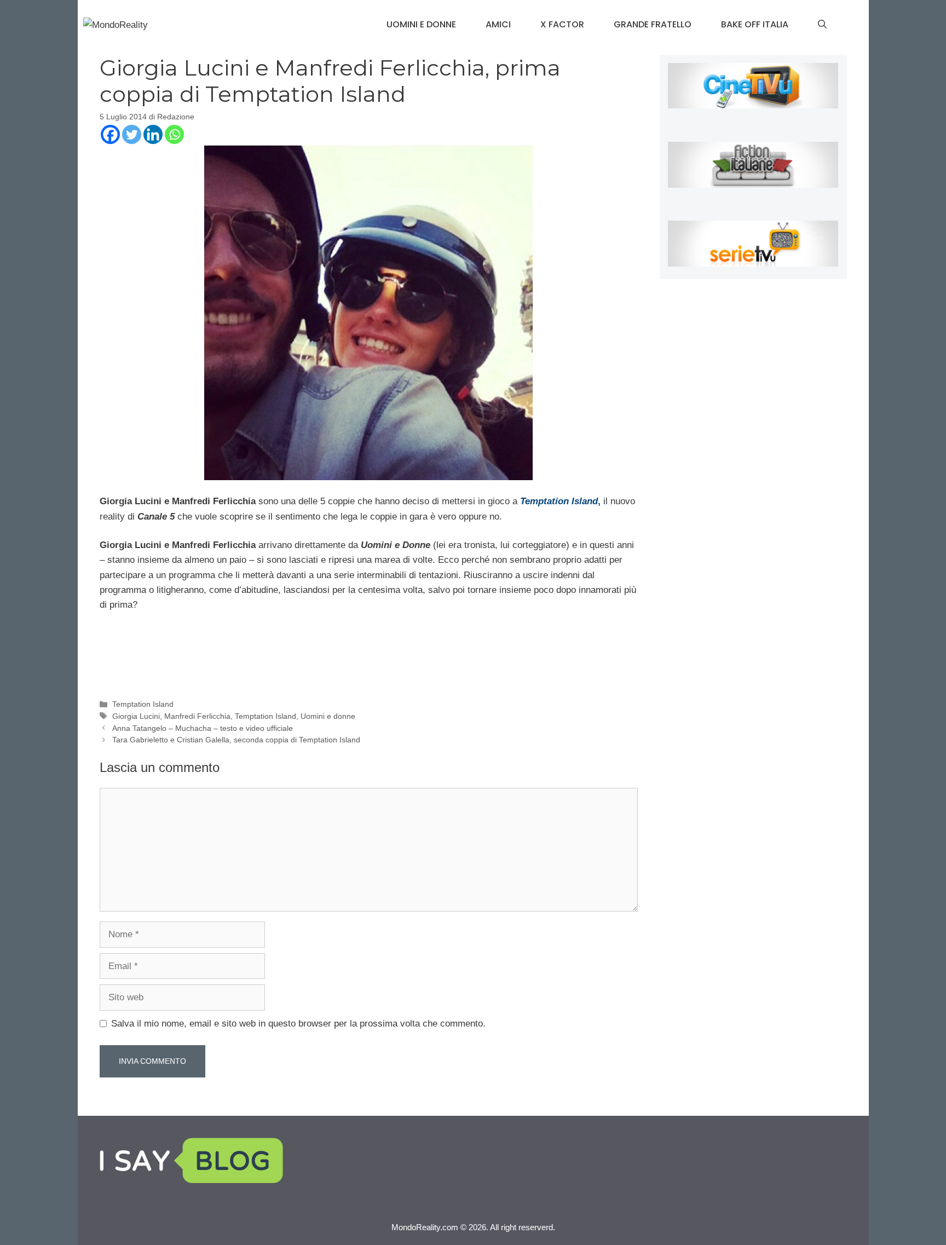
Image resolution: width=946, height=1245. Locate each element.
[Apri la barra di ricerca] (822, 24)
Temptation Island (143, 704)
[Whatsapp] (174, 134)
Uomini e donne (421, 24)
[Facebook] (110, 134)
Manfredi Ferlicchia (197, 716)
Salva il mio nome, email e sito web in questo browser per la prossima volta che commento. (298, 1023)
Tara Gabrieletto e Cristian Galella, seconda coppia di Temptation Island (236, 739)
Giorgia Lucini (136, 716)
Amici (498, 24)
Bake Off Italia (754, 24)
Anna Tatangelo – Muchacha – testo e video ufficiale (202, 728)
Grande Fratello (652, 24)
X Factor (562, 24)
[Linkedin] (153, 134)
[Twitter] (131, 134)
